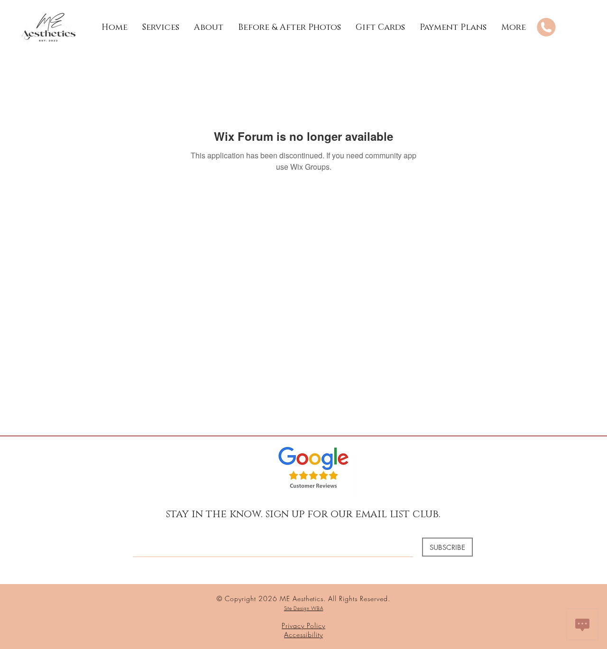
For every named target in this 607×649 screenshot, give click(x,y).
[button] (160, 27)
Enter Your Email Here (165, 529)
